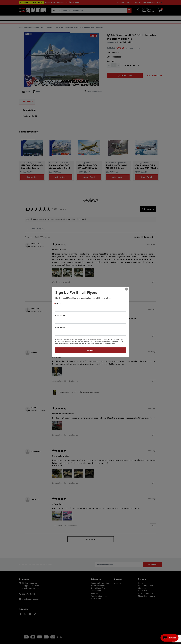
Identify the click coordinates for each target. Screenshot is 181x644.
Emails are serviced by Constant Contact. (103, 344)
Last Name (60, 328)
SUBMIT (90, 350)
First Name (60, 315)
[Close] (126, 289)
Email (57, 303)
